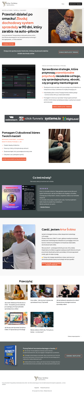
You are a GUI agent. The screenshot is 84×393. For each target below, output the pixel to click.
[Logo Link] (10, 4)
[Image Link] (16, 292)
